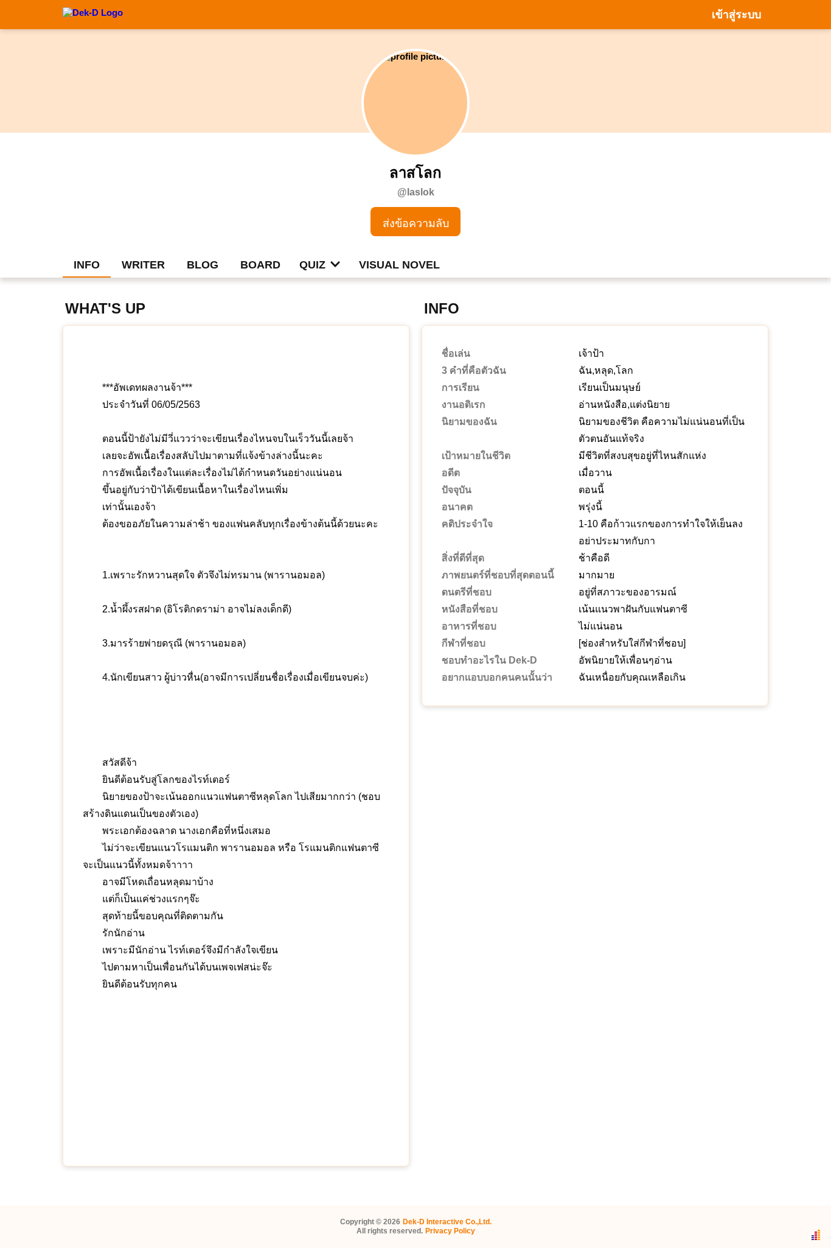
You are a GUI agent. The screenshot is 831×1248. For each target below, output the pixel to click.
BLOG (202, 265)
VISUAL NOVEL (399, 265)
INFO (87, 265)
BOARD (260, 265)
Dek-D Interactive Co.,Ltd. (447, 1222)
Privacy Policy (450, 1231)
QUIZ (312, 265)
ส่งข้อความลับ (416, 223)
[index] (92, 14)
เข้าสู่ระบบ (736, 15)
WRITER (143, 265)
